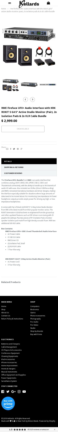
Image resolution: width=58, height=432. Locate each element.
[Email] (7, 148)
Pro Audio (34, 322)
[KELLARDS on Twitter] (7, 392)
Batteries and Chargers (10, 344)
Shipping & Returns (13, 167)
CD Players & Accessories (11, 350)
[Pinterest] (18, 148)
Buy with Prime (36, 334)
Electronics (34, 309)
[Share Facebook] (10, 148)
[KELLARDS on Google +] (13, 392)
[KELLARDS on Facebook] (2, 392)
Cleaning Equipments (9, 356)
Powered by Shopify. (47, 421)
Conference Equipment (10, 353)
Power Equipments (8, 378)
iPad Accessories (8, 359)
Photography (35, 319)
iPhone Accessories (9, 362)
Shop (3, 309)
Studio (32, 328)
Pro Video (34, 325)
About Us (5, 312)
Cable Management (9, 347)
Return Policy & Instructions (12, 319)
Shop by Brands (36, 331)
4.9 (10, 429)
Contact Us (5, 316)
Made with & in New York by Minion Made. (20, 421)
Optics (32, 312)
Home (3, 9)
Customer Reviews (13, 173)
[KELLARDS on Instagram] (19, 392)
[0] (48, 3)
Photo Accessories (37, 316)
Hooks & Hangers (8, 369)
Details (7, 161)
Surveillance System (9, 381)
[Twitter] (14, 148)
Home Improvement (9, 365)
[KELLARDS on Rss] (24, 392)
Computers (34, 306)
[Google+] (21, 148)
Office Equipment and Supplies (13, 375)
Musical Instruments (9, 372)
